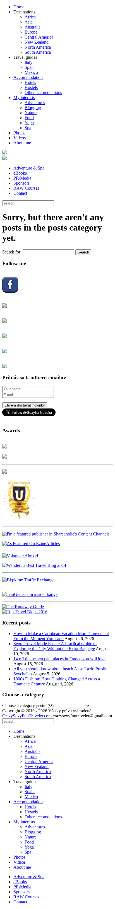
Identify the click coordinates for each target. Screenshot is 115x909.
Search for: (11, 252)
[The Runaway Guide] (23, 606)
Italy (28, 62)
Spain (30, 67)
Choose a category (18, 705)
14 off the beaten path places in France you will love (59, 658)
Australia (32, 27)
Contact (20, 193)
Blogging (33, 107)
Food (29, 117)
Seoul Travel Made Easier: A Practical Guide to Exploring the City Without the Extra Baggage (55, 646)
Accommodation (28, 77)
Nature (31, 112)
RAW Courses (26, 188)
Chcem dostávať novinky (24, 405)
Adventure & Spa (28, 168)
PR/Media (22, 178)
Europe (31, 32)
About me (22, 142)
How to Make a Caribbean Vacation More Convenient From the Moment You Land (61, 636)
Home (18, 6)
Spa (28, 127)
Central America (39, 37)
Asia (29, 22)
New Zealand (37, 42)
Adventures (35, 102)
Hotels (30, 82)
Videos (19, 137)
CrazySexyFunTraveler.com (27, 715)
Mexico (31, 72)
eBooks (20, 173)
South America (38, 52)
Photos (19, 132)
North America (38, 47)
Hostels (31, 87)
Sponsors (21, 183)
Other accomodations (43, 92)
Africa (30, 17)
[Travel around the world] (28, 579)
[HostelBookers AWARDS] (4, 447)
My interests (24, 97)
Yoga (29, 122)
